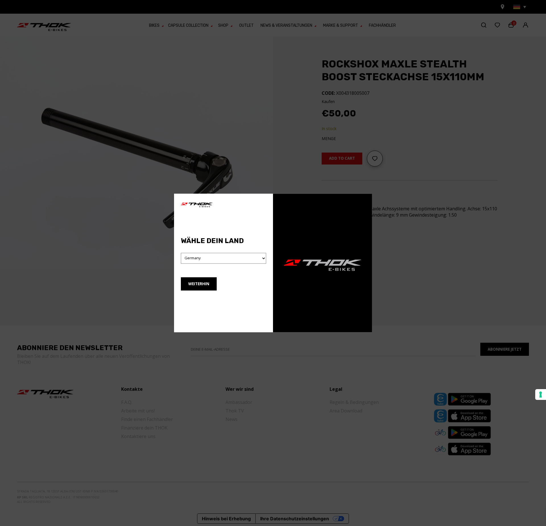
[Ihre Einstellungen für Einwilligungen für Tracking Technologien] (540, 394)
